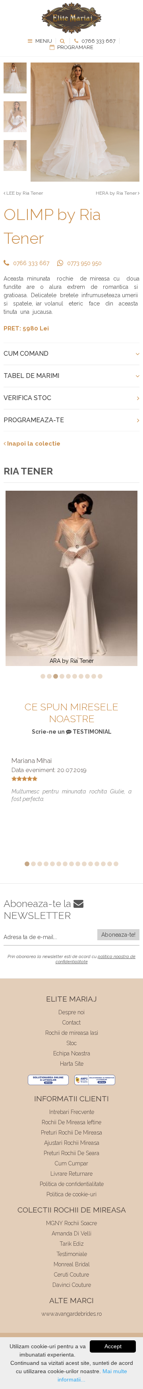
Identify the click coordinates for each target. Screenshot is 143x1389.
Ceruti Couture (71, 1274)
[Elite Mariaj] (71, 18)
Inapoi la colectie (33, 443)
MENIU (43, 41)
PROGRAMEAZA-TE (34, 420)
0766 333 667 (98, 41)
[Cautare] (63, 41)
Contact (71, 1022)
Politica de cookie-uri (71, 1194)
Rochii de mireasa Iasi (71, 1033)
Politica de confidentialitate (72, 1184)
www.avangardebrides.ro (71, 1314)
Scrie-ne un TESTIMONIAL (72, 732)
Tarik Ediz (72, 1244)
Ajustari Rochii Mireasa (71, 1143)
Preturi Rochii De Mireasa (71, 1132)
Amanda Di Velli (71, 1233)
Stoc (71, 1043)
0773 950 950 (84, 263)
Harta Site (71, 1064)
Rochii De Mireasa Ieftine (71, 1122)
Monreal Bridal (72, 1264)
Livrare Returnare (71, 1174)
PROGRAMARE (74, 47)
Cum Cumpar (71, 1163)
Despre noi (71, 1012)
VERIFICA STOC (27, 398)
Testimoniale (71, 1254)
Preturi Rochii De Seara (71, 1153)
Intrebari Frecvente (71, 1112)
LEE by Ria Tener (24, 193)
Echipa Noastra (71, 1053)
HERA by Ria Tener (117, 193)
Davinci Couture (71, 1285)
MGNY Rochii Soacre (71, 1223)
